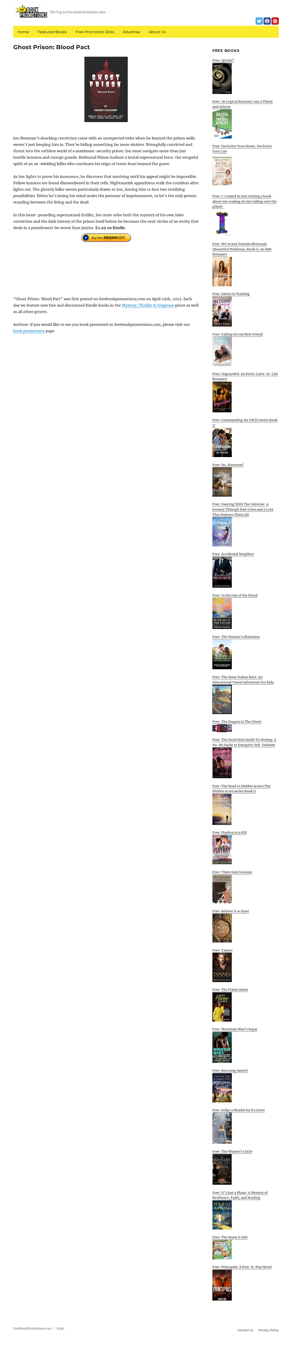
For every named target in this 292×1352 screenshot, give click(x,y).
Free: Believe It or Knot (230, 911)
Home (23, 32)
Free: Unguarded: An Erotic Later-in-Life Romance (245, 376)
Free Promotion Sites (95, 32)
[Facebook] (267, 21)
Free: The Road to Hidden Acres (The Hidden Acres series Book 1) (241, 788)
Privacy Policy (268, 1330)
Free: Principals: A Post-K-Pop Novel (242, 1267)
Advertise (131, 32)
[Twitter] (259, 21)
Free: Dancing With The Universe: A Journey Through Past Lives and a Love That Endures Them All (243, 509)
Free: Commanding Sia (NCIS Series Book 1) (244, 422)
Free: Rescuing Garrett (230, 1070)
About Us (157, 32)
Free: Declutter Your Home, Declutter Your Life (242, 148)
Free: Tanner (222, 950)
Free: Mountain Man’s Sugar (234, 1029)
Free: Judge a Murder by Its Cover (238, 1110)
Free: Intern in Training (231, 294)
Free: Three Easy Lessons (232, 872)
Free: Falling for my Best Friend (237, 334)
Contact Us (245, 1330)
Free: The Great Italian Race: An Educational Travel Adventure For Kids (243, 679)
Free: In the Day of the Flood (235, 595)
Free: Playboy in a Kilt (229, 832)
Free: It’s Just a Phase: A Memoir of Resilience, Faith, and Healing (240, 1195)
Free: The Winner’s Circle (232, 1151)
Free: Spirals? (223, 60)
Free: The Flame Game (230, 990)
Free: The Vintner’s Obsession (236, 637)
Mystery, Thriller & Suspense (148, 305)
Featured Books (52, 32)
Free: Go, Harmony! (228, 465)
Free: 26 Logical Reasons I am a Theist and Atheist (242, 104)
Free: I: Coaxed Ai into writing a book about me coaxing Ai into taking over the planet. (244, 201)
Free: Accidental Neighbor (233, 554)
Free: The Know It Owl (230, 1237)
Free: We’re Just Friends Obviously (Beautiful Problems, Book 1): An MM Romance (241, 249)
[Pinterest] (275, 21)
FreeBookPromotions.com (32, 1329)
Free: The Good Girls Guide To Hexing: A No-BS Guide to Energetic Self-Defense (244, 742)
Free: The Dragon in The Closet (236, 722)
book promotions (29, 331)
